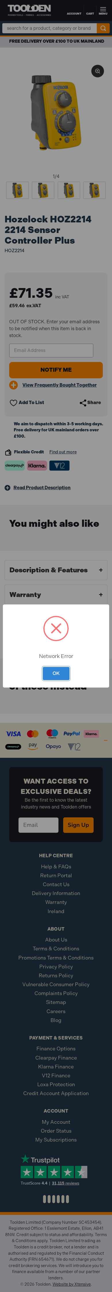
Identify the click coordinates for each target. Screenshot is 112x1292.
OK (56, 673)
